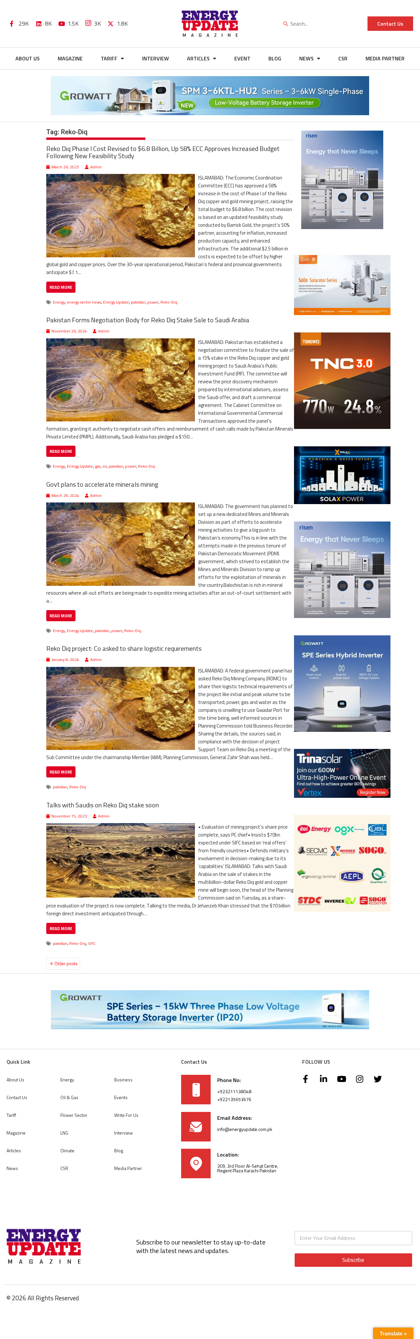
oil (104, 466)
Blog (274, 58)
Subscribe (353, 1260)
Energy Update (116, 302)
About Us (27, 58)
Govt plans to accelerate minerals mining (102, 484)
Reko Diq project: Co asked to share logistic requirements (123, 649)
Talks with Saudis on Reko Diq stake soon (102, 805)
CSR (342, 58)
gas (97, 466)
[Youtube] (341, 1079)
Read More (61, 287)
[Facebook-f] (305, 1079)
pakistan (138, 302)
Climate (67, 1150)
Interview (155, 58)
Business (123, 1079)
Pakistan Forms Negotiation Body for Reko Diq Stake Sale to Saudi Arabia (147, 320)
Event (242, 58)
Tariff (109, 58)
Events (121, 1097)
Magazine (70, 58)
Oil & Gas (69, 1097)
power (152, 302)
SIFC (91, 943)
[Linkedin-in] (323, 1079)
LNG (64, 1132)
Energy (59, 302)
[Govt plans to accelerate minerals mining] (120, 506)
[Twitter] (377, 1079)
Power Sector (73, 1115)
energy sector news (84, 302)
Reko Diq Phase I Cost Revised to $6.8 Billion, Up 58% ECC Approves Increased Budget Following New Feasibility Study (163, 152)
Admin (96, 167)
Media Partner (385, 58)
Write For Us (126, 1115)
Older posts (66, 963)
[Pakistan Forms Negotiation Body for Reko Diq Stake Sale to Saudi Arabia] (120, 342)
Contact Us (17, 1097)
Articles (198, 58)
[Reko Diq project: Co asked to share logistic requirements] (120, 670)
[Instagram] (359, 1079)
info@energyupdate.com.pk (244, 1129)
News (306, 58)
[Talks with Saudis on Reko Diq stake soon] (120, 827)
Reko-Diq (168, 302)
